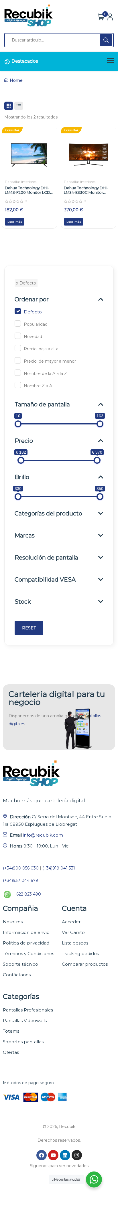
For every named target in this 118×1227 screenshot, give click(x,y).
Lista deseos (75, 943)
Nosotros (13, 921)
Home (16, 80)
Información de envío (26, 932)
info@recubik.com (43, 835)
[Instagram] (77, 1155)
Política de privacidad (26, 943)
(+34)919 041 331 (58, 868)
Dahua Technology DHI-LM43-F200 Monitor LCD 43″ (27, 192)
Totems (11, 1031)
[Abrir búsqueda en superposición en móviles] (59, 40)
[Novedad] (18, 336)
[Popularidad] (18, 323)
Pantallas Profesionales (28, 1010)
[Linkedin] (65, 1155)
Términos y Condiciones (28, 953)
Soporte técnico (20, 964)
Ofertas (11, 1052)
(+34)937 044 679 (20, 880)
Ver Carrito (73, 932)
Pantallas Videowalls (25, 1020)
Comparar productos (85, 964)
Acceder (71, 921)
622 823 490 (28, 894)
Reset (29, 628)
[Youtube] (53, 1155)
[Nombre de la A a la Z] (18, 373)
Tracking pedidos (80, 953)
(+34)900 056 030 (21, 868)
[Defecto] (18, 311)
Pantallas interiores (20, 181)
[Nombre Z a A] (18, 385)
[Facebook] (41, 1155)
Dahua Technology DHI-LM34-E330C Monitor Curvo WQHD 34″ (86, 192)
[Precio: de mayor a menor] (18, 360)
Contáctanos (17, 974)
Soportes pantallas (23, 1041)
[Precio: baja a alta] (18, 348)
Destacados (24, 61)
